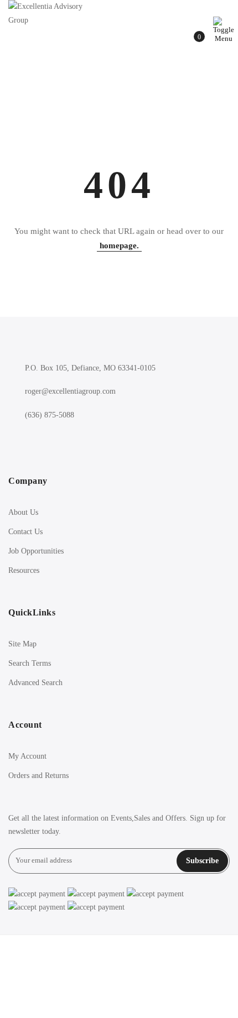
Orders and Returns (38, 775)
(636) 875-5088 (49, 415)
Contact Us (25, 532)
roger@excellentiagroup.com (70, 391)
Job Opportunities (36, 551)
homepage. (119, 245)
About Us (23, 512)
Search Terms (29, 663)
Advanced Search (35, 682)
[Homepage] (119, 976)
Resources (23, 570)
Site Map (22, 644)
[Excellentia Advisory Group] (55, 13)
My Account (27, 756)
